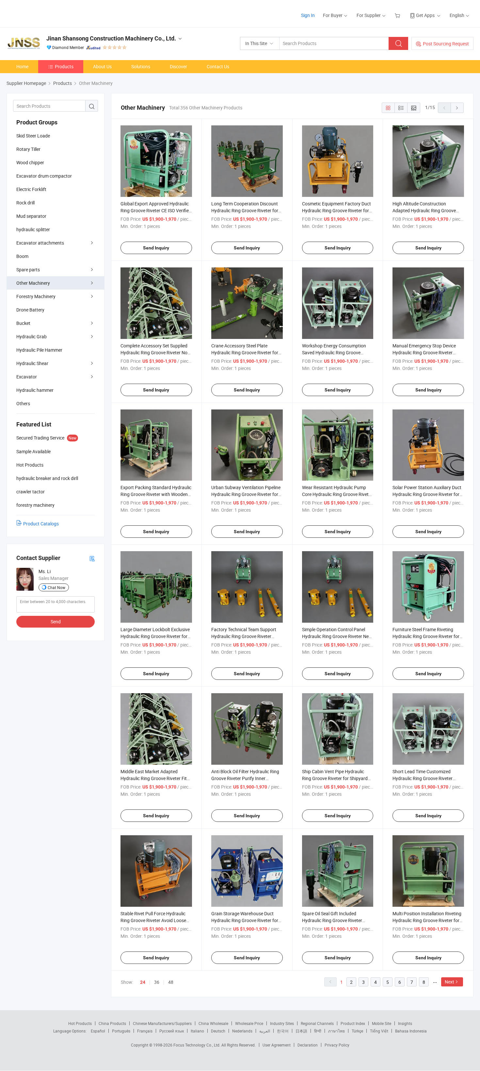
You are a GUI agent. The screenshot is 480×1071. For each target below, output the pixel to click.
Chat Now (56, 587)
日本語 (301, 1030)
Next (449, 982)
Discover (178, 66)
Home (22, 66)
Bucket (23, 323)
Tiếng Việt (379, 1030)
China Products (112, 1023)
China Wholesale (213, 1023)
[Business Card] (92, 558)
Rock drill (25, 203)
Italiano (197, 1030)
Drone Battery (30, 310)
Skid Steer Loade (33, 136)
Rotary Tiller (28, 149)
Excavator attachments (40, 243)
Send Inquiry (156, 247)
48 (170, 982)
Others (23, 403)
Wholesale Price (249, 1023)
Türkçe (357, 1030)
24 (142, 982)
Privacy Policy (337, 1044)
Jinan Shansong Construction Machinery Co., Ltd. (111, 38)
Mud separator (31, 216)
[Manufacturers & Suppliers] (48, 13)
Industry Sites (282, 1023)
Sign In (308, 15)
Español (98, 1030)
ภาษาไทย (336, 1030)
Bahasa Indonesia (411, 1030)
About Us (102, 66)
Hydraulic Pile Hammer (39, 350)
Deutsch (218, 1030)
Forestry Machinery (36, 296)
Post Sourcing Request (446, 43)
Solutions (140, 66)
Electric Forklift (31, 189)
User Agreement (277, 1044)
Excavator (26, 377)
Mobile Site (381, 1023)
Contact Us (218, 66)
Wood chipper (30, 162)
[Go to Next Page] (457, 108)
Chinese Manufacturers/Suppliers (162, 1023)
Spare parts (28, 269)
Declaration (307, 1044)
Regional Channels (317, 1023)
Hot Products (80, 1023)
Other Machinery (33, 283)
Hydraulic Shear (32, 363)
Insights (405, 1023)
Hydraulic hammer (35, 390)
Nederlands (242, 1030)
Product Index (353, 1023)
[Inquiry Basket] (398, 15)
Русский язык (171, 1030)
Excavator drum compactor (44, 176)
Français (144, 1030)
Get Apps (425, 15)
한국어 (283, 1030)
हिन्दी (317, 1030)
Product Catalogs (41, 523)
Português (121, 1030)
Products (64, 66)
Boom (22, 256)
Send (56, 621)
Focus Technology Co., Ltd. (197, 1044)
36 (156, 982)
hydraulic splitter (33, 229)
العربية (264, 1030)
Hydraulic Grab (31, 336)
